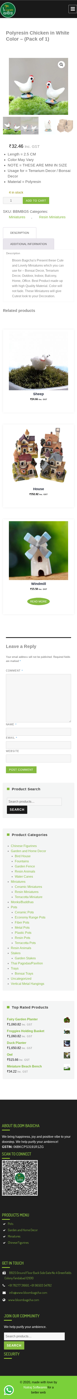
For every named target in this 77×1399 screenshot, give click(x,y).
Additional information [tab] (28, 244)
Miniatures (17, 217)
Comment (14, 670)
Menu (73, 9)
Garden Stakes (25, 958)
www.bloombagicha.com (23, 1300)
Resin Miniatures (52, 217)
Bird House (23, 856)
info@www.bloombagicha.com (28, 1293)
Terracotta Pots (25, 943)
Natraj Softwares (35, 1387)
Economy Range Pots (30, 917)
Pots (14, 907)
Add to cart (36, 200)
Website (12, 751)
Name (11, 724)
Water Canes (24, 876)
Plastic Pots (23, 932)
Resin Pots (22, 937)
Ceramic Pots (24, 912)
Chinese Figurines (24, 846)
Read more (38, 601)
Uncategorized (21, 978)
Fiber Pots (22, 922)
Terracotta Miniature (28, 897)
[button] (61, 64)
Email (11, 737)
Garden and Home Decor (28, 851)
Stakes (16, 953)
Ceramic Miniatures (28, 886)
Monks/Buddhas (22, 902)
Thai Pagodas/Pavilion (27, 963)
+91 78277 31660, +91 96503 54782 (30, 1285)
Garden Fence (25, 866)
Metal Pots (22, 927)
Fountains (22, 861)
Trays (15, 968)
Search (17, 809)
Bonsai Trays (24, 973)
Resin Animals (25, 871)
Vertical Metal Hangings (27, 983)
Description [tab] (19, 232)
